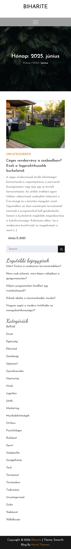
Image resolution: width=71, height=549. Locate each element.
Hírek (9, 386)
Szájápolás (13, 452)
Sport (9, 445)
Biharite (35, 7)
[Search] (61, 249)
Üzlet (9, 504)
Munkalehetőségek (17, 415)
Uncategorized (18, 154)
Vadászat (12, 512)
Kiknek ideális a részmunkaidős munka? (30, 298)
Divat (9, 334)
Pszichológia (14, 430)
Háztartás (12, 378)
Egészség (12, 341)
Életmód (11, 349)
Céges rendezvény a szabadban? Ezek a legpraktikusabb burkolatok (34, 166)
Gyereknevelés (15, 371)
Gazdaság (12, 356)
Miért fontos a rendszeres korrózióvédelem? (33, 266)
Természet (12, 475)
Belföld (10, 326)
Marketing (12, 408)
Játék (9, 401)
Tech (9, 467)
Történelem (13, 482)
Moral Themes (40, 544)
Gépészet (12, 363)
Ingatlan (11, 393)
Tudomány (12, 490)
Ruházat (11, 438)
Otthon (11, 423)
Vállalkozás (13, 519)
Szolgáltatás (14, 460)
